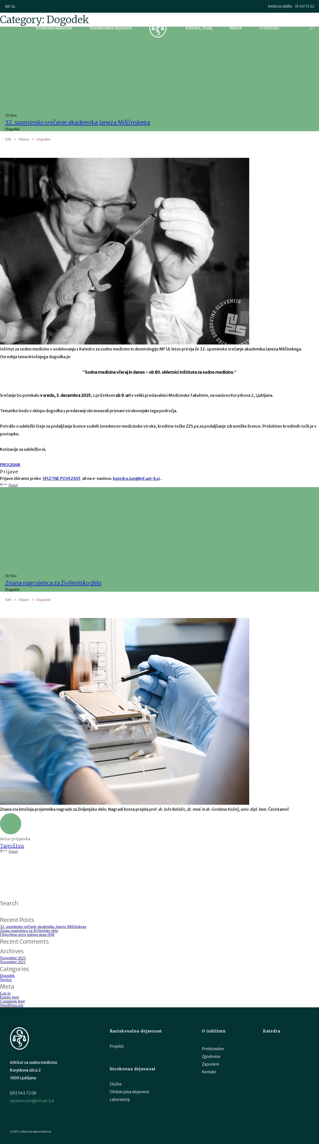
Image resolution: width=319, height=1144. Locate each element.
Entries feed (9, 997)
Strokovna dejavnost (54, 28)
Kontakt (209, 1072)
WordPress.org (11, 1005)
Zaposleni (210, 1064)
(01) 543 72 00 (23, 1092)
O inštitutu (269, 28)
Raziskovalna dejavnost (111, 28)
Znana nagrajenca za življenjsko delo (53, 582)
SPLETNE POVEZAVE (62, 478)
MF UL (10, 6)
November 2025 (13, 958)
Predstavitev (213, 1048)
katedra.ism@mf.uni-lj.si (136, 478)
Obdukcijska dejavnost (129, 1091)
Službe (116, 1084)
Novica (5, 979)
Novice (236, 28)
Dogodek (7, 975)
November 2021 (13, 962)
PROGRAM (10, 464)
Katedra (271, 1031)
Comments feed (12, 1001)
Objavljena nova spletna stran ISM (27, 934)
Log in (5, 993)
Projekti (117, 1046)
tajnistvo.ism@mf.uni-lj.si (32, 1100)
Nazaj (13, 485)
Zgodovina (211, 1056)
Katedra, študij (199, 28)
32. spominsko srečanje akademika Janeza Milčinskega (77, 122)
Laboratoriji (120, 1099)
